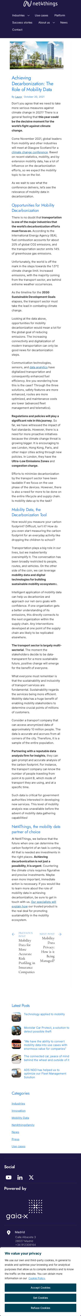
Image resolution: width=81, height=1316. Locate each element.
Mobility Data (20, 1118)
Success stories (22, 22)
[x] (32, 1177)
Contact (17, 29)
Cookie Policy (36, 1278)
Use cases (41, 15)
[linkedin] (20, 1177)
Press (15, 1139)
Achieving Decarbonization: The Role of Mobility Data (32, 83)
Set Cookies (40, 1297)
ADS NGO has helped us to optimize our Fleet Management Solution (45, 1073)
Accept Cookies (40, 1287)
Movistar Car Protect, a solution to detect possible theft (46, 1029)
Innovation (19, 1110)
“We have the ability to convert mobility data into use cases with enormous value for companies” (45, 1045)
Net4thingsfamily (23, 1125)
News (64, 22)
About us (44, 22)
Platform (59, 15)
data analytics (39, 367)
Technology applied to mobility (44, 1014)
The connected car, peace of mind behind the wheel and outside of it (46, 1058)
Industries (18, 15)
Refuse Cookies (40, 1307)
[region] (40, 1281)
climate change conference (30, 152)
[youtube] (9, 1177)
